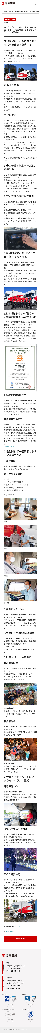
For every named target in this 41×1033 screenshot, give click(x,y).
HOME (5, 11)
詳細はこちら (9, 446)
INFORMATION (10, 931)
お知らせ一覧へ (21, 939)
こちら (18, 926)
